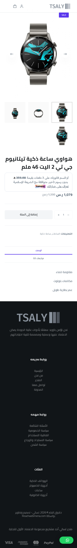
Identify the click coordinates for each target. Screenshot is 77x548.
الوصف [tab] (38, 250)
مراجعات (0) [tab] (38, 258)
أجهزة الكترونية (38, 495)
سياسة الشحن (39, 444)
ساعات (38, 490)
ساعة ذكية (45, 234)
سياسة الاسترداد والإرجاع (38, 440)
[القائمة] (8, 6)
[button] (66, 540)
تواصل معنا (38, 385)
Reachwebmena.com (34, 515)
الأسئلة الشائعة (39, 425)
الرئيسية (38, 370)
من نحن (38, 375)
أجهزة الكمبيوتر (39, 485)
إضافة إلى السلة (28, 214)
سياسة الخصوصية (38, 430)
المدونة (38, 389)
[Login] (21, 6)
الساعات (56, 234)
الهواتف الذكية (39, 480)
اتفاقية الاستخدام (38, 435)
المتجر (38, 380)
